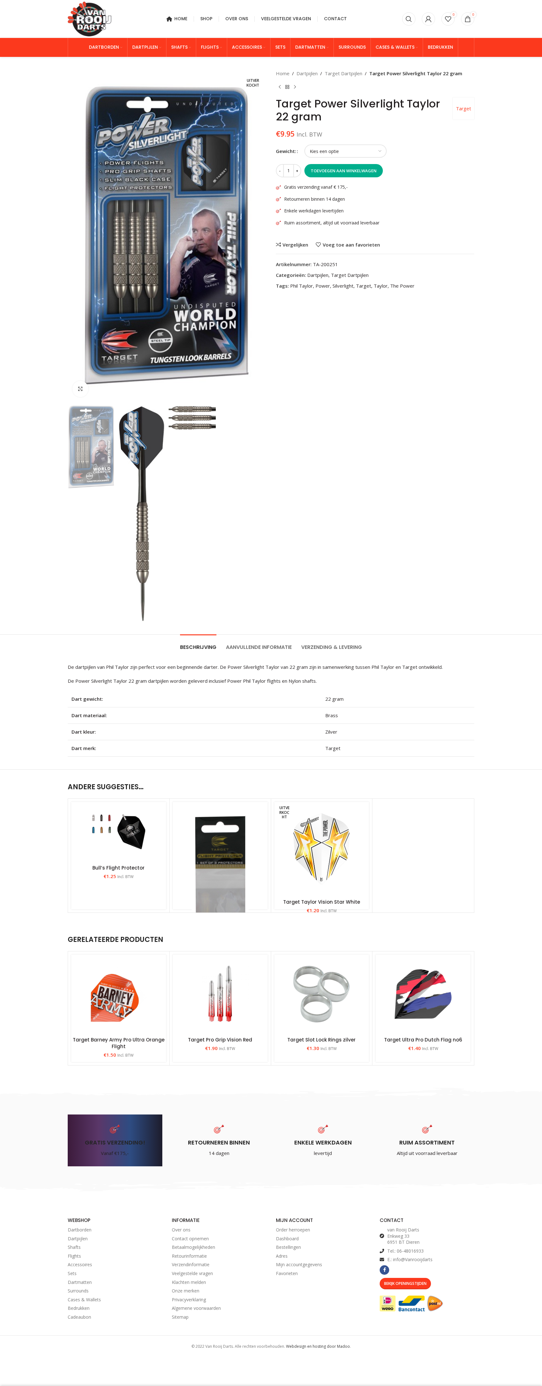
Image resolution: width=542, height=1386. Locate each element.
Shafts (74, 1247)
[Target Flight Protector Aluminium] (220, 881)
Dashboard (287, 1239)
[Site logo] (89, 18)
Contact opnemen (190, 1239)
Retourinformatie (189, 1256)
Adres (282, 1256)
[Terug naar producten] (287, 87)
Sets (72, 1273)
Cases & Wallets (84, 1300)
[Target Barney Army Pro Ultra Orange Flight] (118, 994)
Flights (74, 1256)
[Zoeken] (409, 19)
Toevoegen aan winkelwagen (344, 171)
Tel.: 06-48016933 (405, 1251)
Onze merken (185, 1291)
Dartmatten (80, 1282)
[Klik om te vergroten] (80, 389)
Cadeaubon (79, 1317)
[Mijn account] (428, 19)
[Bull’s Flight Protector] (118, 832)
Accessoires (80, 1265)
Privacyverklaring (189, 1300)
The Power (402, 286)
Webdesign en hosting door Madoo (318, 1346)
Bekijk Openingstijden (405, 1283)
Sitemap (180, 1317)
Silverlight (343, 286)
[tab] (198, 644)
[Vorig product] (279, 87)
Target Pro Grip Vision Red (220, 1039)
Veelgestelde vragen (192, 1273)
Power (322, 286)
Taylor (381, 286)
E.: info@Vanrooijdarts (410, 1260)
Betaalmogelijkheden (193, 1247)
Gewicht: (286, 151)
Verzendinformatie (190, 1265)
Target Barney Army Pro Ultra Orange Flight (119, 1043)
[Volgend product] (295, 87)
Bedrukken (79, 1308)
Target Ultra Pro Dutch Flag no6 (423, 1039)
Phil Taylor (301, 286)
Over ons (181, 1230)
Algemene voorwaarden (196, 1308)
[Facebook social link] (384, 1270)
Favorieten (287, 1273)
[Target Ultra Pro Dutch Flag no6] (423, 994)
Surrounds (78, 1291)
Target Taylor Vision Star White (321, 902)
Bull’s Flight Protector (118, 867)
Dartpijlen (307, 73)
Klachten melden (189, 1282)
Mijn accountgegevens (299, 1265)
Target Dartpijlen (343, 73)
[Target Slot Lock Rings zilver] (321, 994)
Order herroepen (293, 1230)
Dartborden (79, 1230)
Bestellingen (288, 1247)
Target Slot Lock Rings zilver (321, 1039)
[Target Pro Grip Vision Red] (220, 994)
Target (463, 108)
